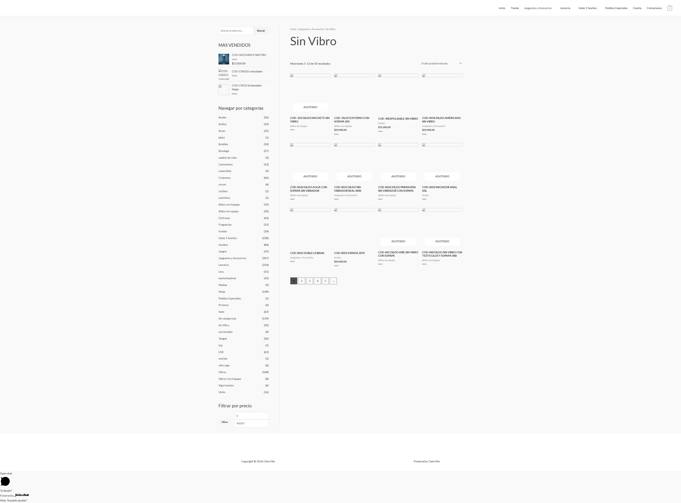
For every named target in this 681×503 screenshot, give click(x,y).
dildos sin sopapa (228, 211)
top (220, 345)
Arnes (221, 130)
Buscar (261, 30)
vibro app (223, 365)
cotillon (223, 191)
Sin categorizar (227, 318)
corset (222, 184)
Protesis (223, 305)
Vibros (222, 372)
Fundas (222, 231)
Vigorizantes (226, 385)
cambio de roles (227, 157)
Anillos (222, 124)
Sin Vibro (223, 325)
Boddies (223, 144)
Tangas (222, 338)
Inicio (502, 8)
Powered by (7, 495)
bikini (221, 137)
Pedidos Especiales (616, 8)
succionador (225, 331)
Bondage (223, 150)
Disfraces (224, 218)
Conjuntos (224, 177)
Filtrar (225, 422)
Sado (221, 311)
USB (220, 352)
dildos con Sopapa (229, 204)
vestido (222, 358)
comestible (224, 171)
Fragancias (225, 224)
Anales (222, 117)
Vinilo (221, 392)
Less (221, 271)
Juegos (222, 251)
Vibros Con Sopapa (229, 378)
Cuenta (637, 8)
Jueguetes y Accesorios (538, 8)
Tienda (515, 8)
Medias (222, 284)
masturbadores (227, 278)
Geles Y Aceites (587, 8)
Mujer (222, 291)
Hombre (223, 244)
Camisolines (225, 164)
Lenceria (565, 8)
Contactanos (654, 8)
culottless (224, 197)
